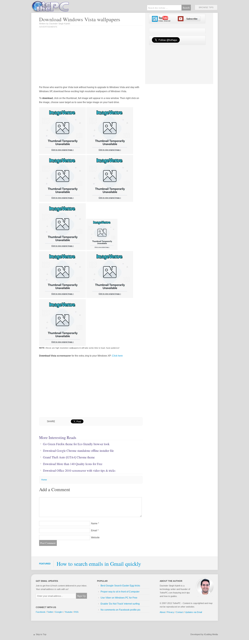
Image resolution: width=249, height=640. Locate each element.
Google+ (59, 612)
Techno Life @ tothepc (60, 6)
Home (44, 479)
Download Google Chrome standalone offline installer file (78, 450)
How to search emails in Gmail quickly (99, 563)
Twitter (50, 612)
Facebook (40, 612)
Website (95, 537)
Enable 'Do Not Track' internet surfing (120, 603)
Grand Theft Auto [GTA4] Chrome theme (69, 457)
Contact (179, 612)
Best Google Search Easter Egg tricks (120, 585)
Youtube (68, 612)
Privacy (170, 612)
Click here (117, 355)
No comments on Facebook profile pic (120, 609)
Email (94, 530)
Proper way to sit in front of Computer (120, 591)
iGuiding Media (211, 634)
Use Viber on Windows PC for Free (119, 597)
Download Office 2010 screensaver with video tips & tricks (79, 470)
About (162, 612)
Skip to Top (41, 634)
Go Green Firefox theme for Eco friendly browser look (76, 444)
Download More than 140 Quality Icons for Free (72, 464)
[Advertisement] (79, 57)
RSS (76, 612)
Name (94, 523)
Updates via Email (193, 612)
